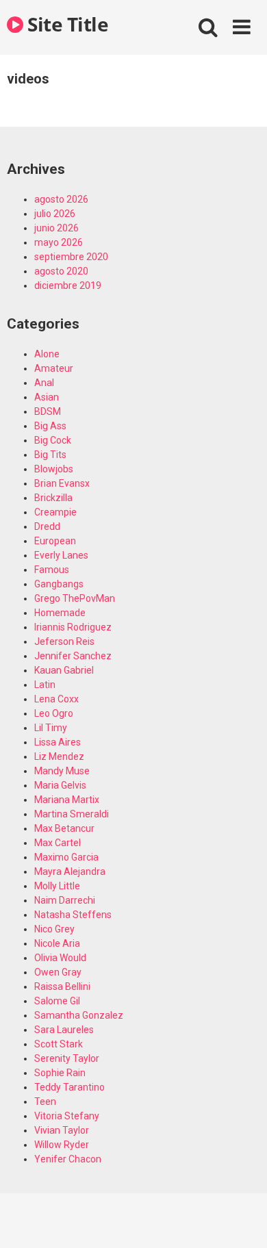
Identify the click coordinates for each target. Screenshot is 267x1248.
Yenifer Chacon (67, 1159)
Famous (51, 569)
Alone (47, 353)
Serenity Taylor (66, 1058)
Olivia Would (60, 957)
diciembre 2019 (67, 285)
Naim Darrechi (64, 900)
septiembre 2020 (71, 256)
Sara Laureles (64, 1029)
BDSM (47, 411)
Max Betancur (64, 828)
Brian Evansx (62, 483)
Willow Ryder (61, 1144)
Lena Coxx (56, 698)
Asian (46, 397)
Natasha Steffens (73, 914)
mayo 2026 (58, 242)
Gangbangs (59, 583)
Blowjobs (53, 468)
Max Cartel (57, 842)
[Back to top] (241, 1220)
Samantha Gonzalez (78, 1015)
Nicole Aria (57, 943)
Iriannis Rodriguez (73, 627)
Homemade (60, 612)
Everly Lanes (61, 555)
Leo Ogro (53, 713)
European (55, 540)
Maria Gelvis (60, 785)
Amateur (53, 368)
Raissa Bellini (62, 986)
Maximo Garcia (66, 857)
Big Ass (50, 425)
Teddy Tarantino (69, 1087)
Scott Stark (58, 1044)
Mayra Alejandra (69, 871)
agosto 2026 (61, 199)
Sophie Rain (60, 1072)
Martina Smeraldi (71, 813)
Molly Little (57, 885)
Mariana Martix (66, 799)
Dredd (47, 526)
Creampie (55, 512)
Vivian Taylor (61, 1130)
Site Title (65, 24)
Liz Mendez (59, 756)
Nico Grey (54, 929)
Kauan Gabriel (64, 670)
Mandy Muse (62, 770)
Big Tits (50, 454)
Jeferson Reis (64, 641)
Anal (44, 382)
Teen (45, 1101)
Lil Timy (50, 727)
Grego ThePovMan (74, 598)
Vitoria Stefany (66, 1115)
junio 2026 (56, 227)
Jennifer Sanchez (73, 655)
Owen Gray (57, 972)
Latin (44, 684)
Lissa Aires (57, 742)
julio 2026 (54, 213)
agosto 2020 (61, 271)
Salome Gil (57, 1000)
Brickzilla (53, 497)
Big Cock (52, 440)
